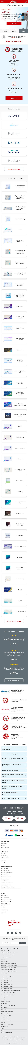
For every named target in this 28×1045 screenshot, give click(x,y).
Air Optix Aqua (4, 978)
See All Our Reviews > (14, 680)
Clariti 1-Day (4, 1009)
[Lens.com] (13, 1)
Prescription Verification (6, 899)
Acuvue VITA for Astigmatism (7, 976)
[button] (4, 31)
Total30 (3, 1028)
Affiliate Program (5, 857)
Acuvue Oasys (4, 961)
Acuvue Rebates (4, 878)
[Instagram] (8, 933)
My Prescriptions (5, 847)
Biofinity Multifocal (5, 1001)
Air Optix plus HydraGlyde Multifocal (9, 992)
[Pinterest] (20, 933)
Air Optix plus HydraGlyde (6, 988)
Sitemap (3, 862)
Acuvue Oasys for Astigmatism (8, 969)
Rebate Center (4, 910)
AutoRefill (3, 912)
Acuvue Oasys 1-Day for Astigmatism (9, 963)
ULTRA (2, 1030)
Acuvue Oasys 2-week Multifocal (8, 967)
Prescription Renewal (6, 901)
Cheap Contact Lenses (6, 876)
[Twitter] (16, 933)
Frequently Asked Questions (14, 744)
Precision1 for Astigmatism (7, 1024)
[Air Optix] (14, 124)
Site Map (21, 1043)
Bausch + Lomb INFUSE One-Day (8, 994)
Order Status (4, 843)
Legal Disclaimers (15, 1043)
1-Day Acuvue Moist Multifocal (8, 955)
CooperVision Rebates (6, 885)
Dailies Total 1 (4, 1013)
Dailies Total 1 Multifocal (6, 1015)
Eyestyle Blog (4, 855)
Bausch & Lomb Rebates (6, 882)
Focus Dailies (4, 1018)
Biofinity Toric (4, 1003)
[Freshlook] (14, 151)
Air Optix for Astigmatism (6, 984)
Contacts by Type (5, 874)
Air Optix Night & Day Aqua (7, 986)
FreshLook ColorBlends (6, 1020)
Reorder (3, 845)
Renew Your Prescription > (14, 41)
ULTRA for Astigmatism (6, 1032)
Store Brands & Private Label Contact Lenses (11, 889)
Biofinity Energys (5, 999)
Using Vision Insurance (6, 905)
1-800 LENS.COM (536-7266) (14, 813)
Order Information (5, 897)
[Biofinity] (14, 133)
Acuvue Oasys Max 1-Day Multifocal (9, 971)
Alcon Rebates (4, 880)
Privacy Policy (7, 1043)
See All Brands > (14, 169)
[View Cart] (25, 1)
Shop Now (14, 25)
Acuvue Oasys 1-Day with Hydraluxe (9, 965)
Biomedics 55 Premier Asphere (8, 1005)
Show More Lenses (14, 621)
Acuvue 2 (3, 959)
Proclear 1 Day (4, 1026)
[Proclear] (14, 160)
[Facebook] (12, 933)
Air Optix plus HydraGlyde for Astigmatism (10, 990)
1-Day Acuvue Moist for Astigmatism (9, 952)
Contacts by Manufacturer (7, 872)
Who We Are (4, 853)
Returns (3, 907)
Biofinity (3, 997)
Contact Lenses (4, 868)
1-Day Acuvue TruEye (6, 957)
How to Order (4, 895)
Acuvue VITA (4, 973)
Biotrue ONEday (4, 1007)
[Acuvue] (14, 116)
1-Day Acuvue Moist (5, 950)
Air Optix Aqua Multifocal (6, 980)
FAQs (2, 914)
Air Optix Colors (4, 982)
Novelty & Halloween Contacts (8, 887)
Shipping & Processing (6, 903)
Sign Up (22, 943)
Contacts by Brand (5, 870)
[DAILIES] (14, 142)
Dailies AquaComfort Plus (7, 1011)
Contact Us (3, 860)
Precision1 (3, 1022)
